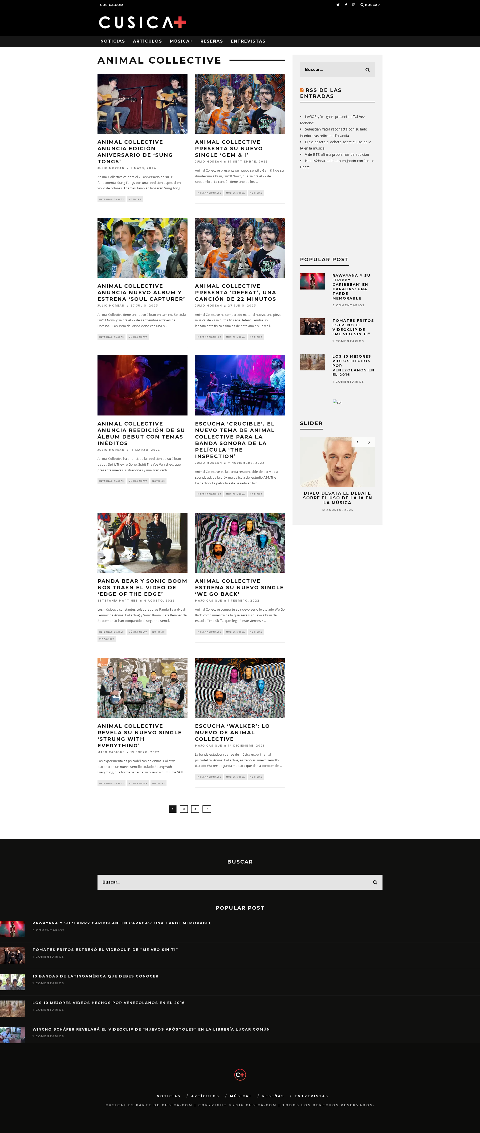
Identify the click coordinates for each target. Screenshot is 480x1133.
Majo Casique (208, 600)
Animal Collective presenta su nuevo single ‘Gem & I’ (229, 148)
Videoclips (106, 639)
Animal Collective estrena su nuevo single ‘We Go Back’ (239, 587)
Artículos (147, 41)
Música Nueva (235, 192)
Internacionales (111, 199)
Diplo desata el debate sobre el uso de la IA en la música (337, 498)
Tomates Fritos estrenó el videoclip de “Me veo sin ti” (353, 327)
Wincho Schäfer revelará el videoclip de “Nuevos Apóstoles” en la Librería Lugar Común (151, 1029)
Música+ (181, 41)
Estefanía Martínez (118, 600)
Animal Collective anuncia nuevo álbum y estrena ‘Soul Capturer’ (141, 292)
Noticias (112, 41)
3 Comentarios (348, 305)
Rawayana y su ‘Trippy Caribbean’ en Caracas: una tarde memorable (351, 287)
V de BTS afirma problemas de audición (337, 154)
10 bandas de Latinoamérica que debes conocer (95, 976)
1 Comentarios (348, 341)
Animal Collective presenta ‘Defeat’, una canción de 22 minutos (235, 292)
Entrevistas (248, 41)
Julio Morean (111, 168)
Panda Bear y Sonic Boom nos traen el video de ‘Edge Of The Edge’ (143, 587)
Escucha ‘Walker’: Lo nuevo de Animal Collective (232, 732)
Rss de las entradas (321, 93)
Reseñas (211, 41)
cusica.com (112, 5)
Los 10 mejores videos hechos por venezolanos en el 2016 (108, 1003)
